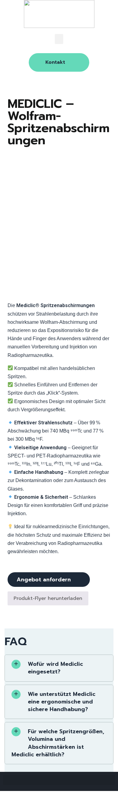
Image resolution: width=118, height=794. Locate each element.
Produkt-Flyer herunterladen (48, 598)
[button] (59, 39)
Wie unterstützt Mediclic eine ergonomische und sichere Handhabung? (61, 702)
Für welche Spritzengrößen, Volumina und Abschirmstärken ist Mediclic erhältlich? (57, 743)
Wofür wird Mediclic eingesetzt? (55, 668)
